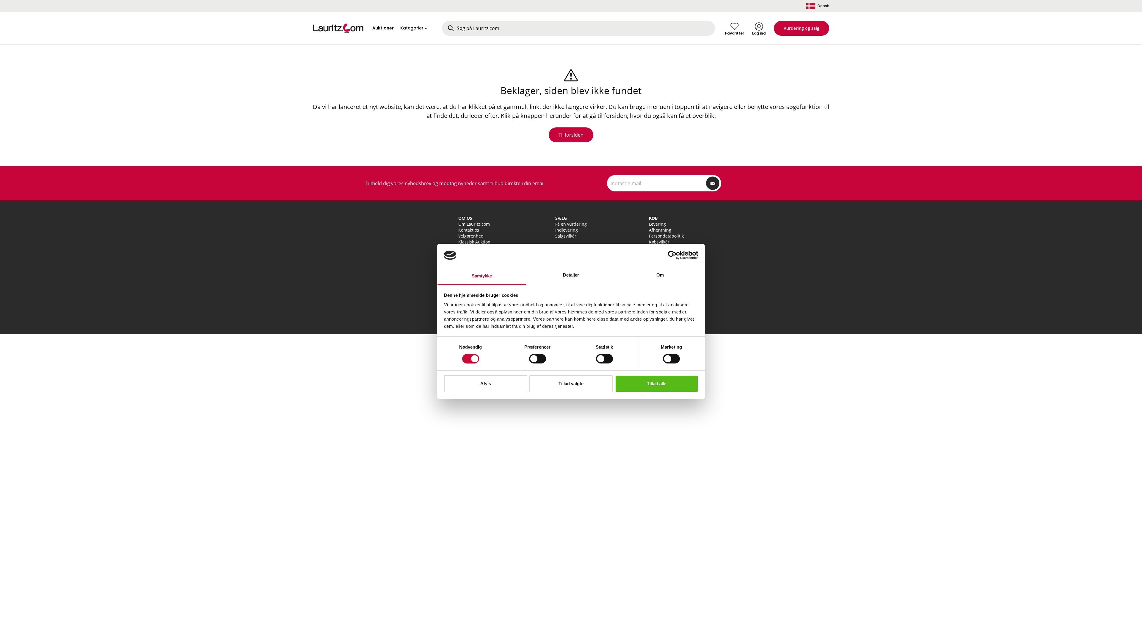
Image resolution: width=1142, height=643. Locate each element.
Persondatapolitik (666, 236)
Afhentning (660, 230)
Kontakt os (468, 230)
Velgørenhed (471, 236)
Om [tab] (660, 274)
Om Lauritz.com (474, 224)
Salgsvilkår (565, 236)
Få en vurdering (571, 224)
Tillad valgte (571, 383)
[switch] (537, 358)
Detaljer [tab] (571, 274)
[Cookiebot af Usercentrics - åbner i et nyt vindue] (672, 255)
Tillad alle (656, 383)
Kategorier (411, 28)
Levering (657, 224)
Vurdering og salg (801, 28)
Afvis (485, 383)
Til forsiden (571, 135)
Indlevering (566, 230)
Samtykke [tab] (482, 275)
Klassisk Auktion (474, 242)
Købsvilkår (659, 242)
